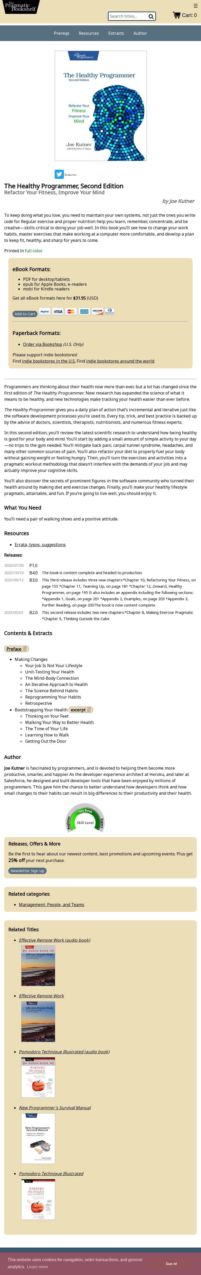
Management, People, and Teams (51, 904)
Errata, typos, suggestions (40, 544)
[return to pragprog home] (21, 8)
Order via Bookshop (42, 344)
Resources (89, 33)
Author (140, 33)
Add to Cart (25, 313)
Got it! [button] (171, 1264)
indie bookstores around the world (120, 361)
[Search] (151, 16)
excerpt (78, 710)
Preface (14, 649)
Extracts (116, 33)
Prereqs (61, 33)
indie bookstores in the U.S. (49, 361)
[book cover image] (100, 106)
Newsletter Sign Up (27, 870)
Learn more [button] (37, 1267)
